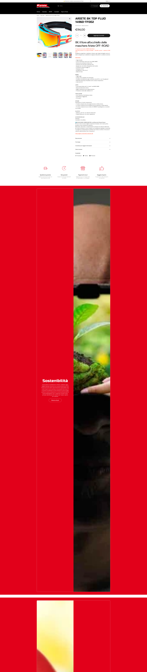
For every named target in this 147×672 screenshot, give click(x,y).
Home (38, 15)
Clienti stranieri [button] (78, 149)
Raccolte (42, 15)
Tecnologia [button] (77, 142)
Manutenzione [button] (78, 138)
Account (95, 6)
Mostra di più (55, 400)
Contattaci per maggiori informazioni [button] (83, 145)
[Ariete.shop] (43, 6)
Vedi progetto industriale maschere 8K (84, 133)
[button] (105, 5)
